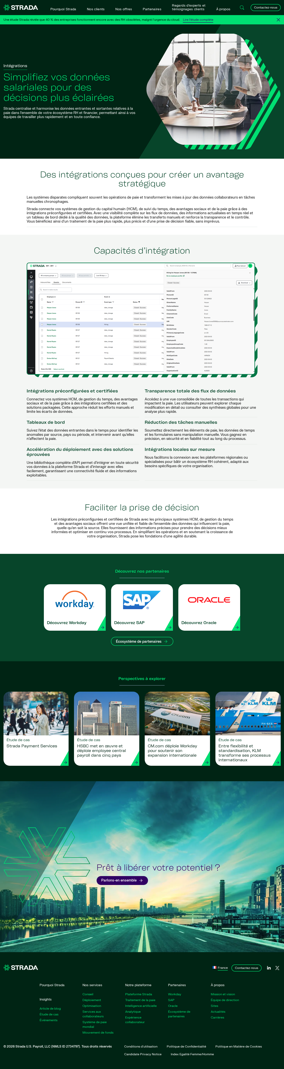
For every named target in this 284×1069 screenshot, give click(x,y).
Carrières (217, 1017)
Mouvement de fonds (97, 1033)
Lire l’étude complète (198, 20)
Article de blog (50, 1009)
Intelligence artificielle (141, 1006)
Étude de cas (49, 1014)
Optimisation (91, 1006)
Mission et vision (223, 994)
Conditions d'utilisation (140, 1046)
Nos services (92, 985)
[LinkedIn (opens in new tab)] (268, 967)
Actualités (218, 1012)
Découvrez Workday (66, 623)
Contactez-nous (265, 7)
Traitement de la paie (140, 1000)
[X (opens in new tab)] (277, 968)
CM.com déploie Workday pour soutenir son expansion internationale (172, 751)
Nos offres (123, 9)
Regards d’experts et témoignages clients (188, 7)
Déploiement (91, 1000)
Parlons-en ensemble (119, 880)
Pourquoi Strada (63, 9)
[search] (242, 7)
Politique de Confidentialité (186, 1046)
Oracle (173, 1006)
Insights (46, 999)
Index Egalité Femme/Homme (192, 1054)
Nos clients (96, 9)
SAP (171, 1000)
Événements (48, 1020)
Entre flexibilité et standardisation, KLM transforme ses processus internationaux (245, 753)
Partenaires (152, 9)
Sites (214, 1006)
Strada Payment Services (32, 746)
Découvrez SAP (129, 623)
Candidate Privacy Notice (143, 1054)
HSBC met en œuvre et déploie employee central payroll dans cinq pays (101, 751)
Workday (174, 994)
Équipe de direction (225, 1000)
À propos (223, 9)
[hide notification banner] (278, 19)
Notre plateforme (138, 985)
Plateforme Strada (138, 994)
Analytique (133, 1012)
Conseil (87, 994)
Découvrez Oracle (198, 623)
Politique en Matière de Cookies (238, 1046)
